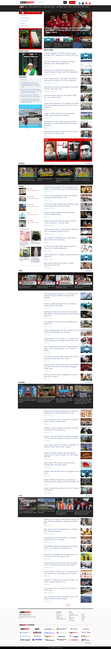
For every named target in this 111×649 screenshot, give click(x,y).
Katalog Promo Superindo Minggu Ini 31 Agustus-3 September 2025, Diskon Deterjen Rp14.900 (61, 412)
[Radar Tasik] (49, 629)
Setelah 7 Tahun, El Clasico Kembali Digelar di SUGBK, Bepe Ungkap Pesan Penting (59, 114)
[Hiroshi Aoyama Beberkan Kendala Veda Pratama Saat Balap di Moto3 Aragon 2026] (86, 198)
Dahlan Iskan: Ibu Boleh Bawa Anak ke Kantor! (82, 286)
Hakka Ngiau (24, 26)
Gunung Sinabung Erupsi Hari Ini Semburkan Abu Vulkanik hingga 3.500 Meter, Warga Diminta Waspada (61, 296)
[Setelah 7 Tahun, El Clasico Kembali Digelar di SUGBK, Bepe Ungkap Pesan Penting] (86, 115)
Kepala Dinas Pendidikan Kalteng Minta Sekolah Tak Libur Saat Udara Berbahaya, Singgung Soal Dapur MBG (61, 521)
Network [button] (72, 2)
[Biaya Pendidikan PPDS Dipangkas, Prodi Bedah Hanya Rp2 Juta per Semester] (86, 540)
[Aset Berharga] (22, 199)
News (26, 6)
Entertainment (59, 6)
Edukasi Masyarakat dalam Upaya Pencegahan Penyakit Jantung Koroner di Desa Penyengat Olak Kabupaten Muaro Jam (83, 401)
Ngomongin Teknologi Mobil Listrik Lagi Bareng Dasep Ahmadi (63, 180)
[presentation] (20, 119)
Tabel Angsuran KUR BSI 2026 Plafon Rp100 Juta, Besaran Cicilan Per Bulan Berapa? (61, 598)
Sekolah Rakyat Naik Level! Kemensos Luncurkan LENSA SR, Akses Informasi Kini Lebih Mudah (60, 564)
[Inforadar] (49, 632)
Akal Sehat (23, 15)
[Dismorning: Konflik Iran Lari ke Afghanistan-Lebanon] (65, 279)
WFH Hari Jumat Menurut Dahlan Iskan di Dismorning (46, 286)
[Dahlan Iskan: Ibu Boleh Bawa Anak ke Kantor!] (83, 279)
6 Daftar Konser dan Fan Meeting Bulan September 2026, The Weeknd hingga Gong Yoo (61, 230)
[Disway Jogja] (49, 636)
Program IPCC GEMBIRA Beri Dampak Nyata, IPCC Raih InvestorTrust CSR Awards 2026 (61, 556)
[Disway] (25, 629)
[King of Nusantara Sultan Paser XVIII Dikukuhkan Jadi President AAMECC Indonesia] (65, 392)
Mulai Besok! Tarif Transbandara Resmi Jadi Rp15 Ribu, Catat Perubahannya (61, 530)
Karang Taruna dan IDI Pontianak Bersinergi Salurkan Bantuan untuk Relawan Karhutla (46, 400)
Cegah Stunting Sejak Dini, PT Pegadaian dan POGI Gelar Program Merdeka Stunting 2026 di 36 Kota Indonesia (61, 105)
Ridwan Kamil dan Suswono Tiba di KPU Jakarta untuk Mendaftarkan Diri (64, 512)
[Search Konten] (65, 2)
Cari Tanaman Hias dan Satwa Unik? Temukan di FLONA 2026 (60, 589)
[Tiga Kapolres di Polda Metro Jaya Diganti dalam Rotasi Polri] (86, 324)
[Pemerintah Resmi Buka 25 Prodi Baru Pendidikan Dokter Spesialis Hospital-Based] (86, 421)
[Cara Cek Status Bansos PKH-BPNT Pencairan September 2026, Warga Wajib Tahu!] (86, 64)
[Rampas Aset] (22, 207)
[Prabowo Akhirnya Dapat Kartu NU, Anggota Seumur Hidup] (86, 473)
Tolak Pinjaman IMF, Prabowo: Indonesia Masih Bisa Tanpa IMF (62, 256)
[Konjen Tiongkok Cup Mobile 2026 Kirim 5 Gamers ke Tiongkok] (86, 490)
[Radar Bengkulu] (37, 640)
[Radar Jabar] (62, 636)
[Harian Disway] (37, 629)
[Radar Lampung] (62, 632)
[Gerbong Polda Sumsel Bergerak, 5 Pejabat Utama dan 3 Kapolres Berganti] (27, 392)
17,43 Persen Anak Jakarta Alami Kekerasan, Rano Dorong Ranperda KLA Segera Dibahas (61, 205)
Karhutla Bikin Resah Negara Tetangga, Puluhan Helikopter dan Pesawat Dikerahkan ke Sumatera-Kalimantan (61, 124)
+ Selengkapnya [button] (88, 643)
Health (79, 6)
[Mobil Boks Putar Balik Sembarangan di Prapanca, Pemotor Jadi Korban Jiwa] (86, 89)
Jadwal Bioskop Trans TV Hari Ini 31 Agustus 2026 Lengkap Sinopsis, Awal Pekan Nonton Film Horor (61, 340)
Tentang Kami (59, 617)
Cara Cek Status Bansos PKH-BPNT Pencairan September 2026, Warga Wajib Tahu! (59, 63)
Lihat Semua (88, 139)
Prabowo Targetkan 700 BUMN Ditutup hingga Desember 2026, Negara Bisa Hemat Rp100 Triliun (61, 54)
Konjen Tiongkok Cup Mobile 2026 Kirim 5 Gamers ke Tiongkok (61, 489)
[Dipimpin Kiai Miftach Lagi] (30, 64)
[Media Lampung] (62, 629)
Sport (87, 6)
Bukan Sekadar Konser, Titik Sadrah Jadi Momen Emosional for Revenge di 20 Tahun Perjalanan (60, 80)
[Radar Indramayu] (74, 629)
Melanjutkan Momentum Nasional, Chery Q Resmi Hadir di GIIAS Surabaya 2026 (61, 133)
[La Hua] (22, 215)
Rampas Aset (24, 20)
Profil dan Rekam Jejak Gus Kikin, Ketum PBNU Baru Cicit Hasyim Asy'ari (60, 96)
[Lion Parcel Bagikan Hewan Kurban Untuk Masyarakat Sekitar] (27, 504)
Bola (41, 6)
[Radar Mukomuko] (25, 640)
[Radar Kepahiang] (74, 636)
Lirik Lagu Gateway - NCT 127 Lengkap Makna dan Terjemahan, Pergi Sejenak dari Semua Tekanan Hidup (30, 85)
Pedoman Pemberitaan (61, 619)
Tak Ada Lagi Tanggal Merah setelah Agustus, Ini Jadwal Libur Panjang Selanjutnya (60, 247)
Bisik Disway (71, 614)
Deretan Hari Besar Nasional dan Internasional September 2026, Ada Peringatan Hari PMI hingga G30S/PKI (61, 455)
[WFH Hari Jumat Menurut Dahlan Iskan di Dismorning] (46, 279)
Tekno (82, 6)
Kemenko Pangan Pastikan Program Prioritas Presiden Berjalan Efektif (59, 213)
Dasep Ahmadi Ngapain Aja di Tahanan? (45, 179)
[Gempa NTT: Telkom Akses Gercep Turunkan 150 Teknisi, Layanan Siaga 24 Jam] (86, 582)
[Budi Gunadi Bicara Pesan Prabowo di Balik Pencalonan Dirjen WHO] (86, 265)
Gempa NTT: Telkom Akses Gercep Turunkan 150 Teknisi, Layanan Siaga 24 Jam (61, 581)
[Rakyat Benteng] (74, 640)
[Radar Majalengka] (37, 636)
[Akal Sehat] (22, 191)
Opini (20, 10)
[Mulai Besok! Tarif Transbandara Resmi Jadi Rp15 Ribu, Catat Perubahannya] (86, 531)
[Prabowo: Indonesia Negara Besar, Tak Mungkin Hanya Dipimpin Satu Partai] (86, 306)
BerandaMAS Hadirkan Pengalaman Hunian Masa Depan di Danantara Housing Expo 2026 (60, 547)
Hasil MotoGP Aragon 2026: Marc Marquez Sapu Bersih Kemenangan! (30, 95)
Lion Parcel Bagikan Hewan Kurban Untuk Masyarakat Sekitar (27, 511)
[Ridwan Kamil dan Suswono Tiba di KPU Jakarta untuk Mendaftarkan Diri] (65, 504)
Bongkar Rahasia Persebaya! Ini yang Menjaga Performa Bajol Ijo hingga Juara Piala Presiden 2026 (62, 481)
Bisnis (69, 6)
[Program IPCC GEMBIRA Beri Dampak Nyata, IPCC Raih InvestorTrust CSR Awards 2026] (86, 557)
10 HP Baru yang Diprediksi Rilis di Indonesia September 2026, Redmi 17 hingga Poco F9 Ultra (30, 100)
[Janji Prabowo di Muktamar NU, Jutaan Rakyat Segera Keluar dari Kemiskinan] (86, 240)
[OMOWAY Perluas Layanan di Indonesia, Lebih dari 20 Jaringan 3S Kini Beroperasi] (86, 430)
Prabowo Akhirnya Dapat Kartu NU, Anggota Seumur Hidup (62, 472)
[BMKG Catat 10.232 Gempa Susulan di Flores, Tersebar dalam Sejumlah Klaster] (86, 465)
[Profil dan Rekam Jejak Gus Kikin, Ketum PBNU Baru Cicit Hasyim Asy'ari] (86, 97)
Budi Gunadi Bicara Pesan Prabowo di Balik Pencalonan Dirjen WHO (59, 264)
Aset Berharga (24, 18)
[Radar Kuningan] (25, 636)
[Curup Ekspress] (86, 636)
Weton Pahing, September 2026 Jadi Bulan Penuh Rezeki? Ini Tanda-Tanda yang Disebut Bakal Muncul (61, 188)
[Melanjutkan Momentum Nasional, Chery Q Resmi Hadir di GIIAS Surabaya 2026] (86, 133)
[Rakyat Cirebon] (86, 629)
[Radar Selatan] (86, 640)
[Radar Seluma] (62, 640)
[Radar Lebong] (49, 640)
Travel (65, 6)
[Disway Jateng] (74, 632)
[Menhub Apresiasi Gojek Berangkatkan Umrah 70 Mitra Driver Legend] (86, 377)
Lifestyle (75, 6)
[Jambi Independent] (25, 632)
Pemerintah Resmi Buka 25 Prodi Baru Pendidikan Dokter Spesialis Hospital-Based (61, 421)
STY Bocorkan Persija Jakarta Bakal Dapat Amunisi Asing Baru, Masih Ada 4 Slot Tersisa (61, 358)
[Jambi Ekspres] (37, 632)
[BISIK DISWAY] (21, 7)
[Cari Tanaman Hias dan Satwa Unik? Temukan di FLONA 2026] (86, 590)
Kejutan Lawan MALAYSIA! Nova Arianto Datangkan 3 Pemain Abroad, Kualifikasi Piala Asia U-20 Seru (61, 437)
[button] (27, 129)
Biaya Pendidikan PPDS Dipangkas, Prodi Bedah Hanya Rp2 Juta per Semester (60, 539)
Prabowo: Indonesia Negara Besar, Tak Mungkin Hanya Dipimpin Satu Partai (60, 305)
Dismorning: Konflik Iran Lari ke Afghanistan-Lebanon (64, 286)
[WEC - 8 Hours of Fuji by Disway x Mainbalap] (46, 504)
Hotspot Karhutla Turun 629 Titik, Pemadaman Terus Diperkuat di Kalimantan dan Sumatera (62, 331)
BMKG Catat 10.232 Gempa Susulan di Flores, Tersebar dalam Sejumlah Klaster (59, 464)
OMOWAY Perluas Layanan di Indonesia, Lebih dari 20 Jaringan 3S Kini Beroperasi (61, 429)
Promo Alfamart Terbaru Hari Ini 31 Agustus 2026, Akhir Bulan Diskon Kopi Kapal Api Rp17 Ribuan (61, 572)
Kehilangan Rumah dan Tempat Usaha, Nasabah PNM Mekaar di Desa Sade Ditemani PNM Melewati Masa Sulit (61, 314)
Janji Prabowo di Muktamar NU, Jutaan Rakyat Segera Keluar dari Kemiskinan (60, 239)
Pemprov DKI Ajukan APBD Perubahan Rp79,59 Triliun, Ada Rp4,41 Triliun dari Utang (60, 222)
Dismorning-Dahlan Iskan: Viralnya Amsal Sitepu (25, 286)
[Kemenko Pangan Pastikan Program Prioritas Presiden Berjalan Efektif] (86, 214)
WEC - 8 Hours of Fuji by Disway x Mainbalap (46, 511)
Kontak (57, 614)
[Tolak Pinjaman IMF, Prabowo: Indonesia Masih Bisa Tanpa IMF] (86, 257)
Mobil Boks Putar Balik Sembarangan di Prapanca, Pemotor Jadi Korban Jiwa (61, 88)
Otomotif (53, 6)
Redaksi (58, 616)
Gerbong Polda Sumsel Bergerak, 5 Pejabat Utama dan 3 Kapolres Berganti (27, 400)
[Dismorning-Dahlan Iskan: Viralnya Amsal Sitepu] (27, 279)
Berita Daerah (47, 6)
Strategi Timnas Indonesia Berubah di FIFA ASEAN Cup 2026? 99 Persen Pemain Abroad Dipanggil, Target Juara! (61, 367)
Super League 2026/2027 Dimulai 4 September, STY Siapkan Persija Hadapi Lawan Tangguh (62, 446)
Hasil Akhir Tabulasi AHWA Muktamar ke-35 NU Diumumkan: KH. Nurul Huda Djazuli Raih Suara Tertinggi (30, 91)
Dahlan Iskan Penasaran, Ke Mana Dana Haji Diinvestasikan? (27, 179)
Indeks (68, 605)
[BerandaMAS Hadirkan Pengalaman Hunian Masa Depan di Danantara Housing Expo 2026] (86, 548)
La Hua (22, 23)
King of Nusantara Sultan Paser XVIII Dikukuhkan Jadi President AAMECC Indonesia (64, 400)
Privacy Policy (59, 615)
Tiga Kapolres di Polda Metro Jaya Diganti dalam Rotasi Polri (60, 323)
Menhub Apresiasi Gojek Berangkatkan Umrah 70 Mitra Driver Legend (61, 376)
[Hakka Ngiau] (22, 223)
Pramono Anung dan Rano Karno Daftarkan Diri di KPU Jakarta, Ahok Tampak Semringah (83, 512)
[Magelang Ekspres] (86, 632)
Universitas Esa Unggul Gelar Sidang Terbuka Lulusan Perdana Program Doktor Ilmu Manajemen (61, 71)
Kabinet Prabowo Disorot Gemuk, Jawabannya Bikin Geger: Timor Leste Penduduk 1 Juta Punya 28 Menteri (61, 349)
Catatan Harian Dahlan (34, 6)
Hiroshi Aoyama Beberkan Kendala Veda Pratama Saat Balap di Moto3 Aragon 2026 (60, 197)
